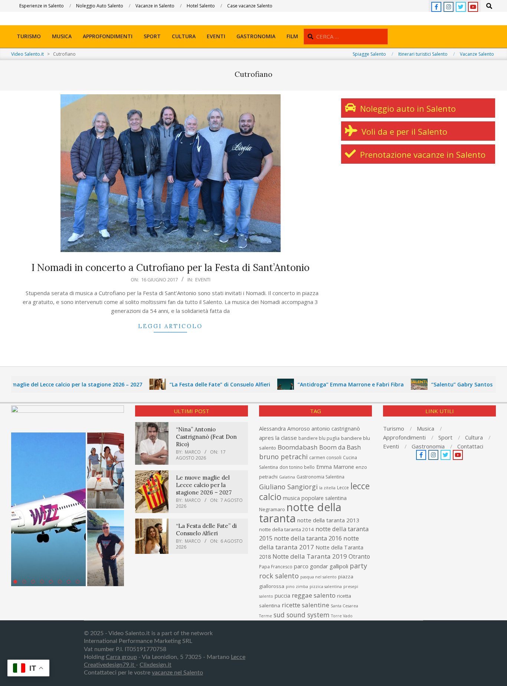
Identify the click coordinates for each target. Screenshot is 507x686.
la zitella (327, 487)
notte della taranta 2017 (309, 542)
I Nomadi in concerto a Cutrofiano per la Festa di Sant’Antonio (171, 267)
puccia (282, 595)
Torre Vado (342, 615)
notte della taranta (300, 513)
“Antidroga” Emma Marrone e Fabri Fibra (334, 384)
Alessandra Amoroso (284, 428)
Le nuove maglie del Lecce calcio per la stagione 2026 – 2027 (204, 485)
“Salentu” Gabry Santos (444, 384)
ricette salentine (305, 605)
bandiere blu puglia (319, 438)
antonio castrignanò (335, 428)
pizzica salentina (326, 586)
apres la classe (278, 437)
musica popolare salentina (315, 498)
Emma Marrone (335, 466)
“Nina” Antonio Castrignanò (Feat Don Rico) (206, 437)
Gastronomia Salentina (320, 477)
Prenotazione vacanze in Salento (421, 154)
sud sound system (302, 614)
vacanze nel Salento (177, 673)
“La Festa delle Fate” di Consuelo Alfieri (203, 384)
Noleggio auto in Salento (407, 108)
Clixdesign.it (155, 665)
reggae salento (314, 595)
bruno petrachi (283, 456)
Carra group (121, 657)
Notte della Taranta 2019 (309, 556)
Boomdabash (298, 447)
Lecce (343, 487)
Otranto (359, 556)
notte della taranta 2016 (308, 538)
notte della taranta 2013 (328, 520)
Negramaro (272, 509)
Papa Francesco (275, 567)
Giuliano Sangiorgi (288, 486)
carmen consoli (325, 457)
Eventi (202, 279)
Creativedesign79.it (110, 665)
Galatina (287, 477)
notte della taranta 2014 (286, 529)
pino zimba (297, 586)
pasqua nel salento (318, 576)
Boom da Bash (340, 447)
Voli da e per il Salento (403, 131)
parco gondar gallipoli (321, 566)
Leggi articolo (170, 326)
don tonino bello (297, 467)
